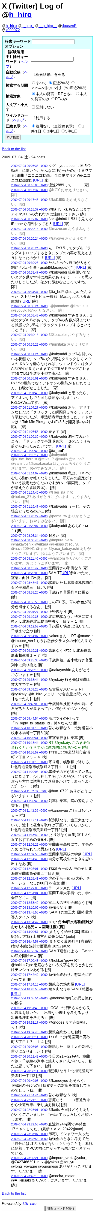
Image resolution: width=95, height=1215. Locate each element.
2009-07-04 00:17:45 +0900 (29, 200)
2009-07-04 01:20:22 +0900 (29, 516)
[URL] (38, 180)
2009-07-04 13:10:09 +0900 (29, 907)
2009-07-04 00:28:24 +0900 (29, 248)
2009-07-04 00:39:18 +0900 (29, 335)
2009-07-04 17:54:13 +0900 (29, 984)
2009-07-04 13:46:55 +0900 (29, 912)
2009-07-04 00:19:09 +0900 (29, 219)
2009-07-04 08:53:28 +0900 (29, 592)
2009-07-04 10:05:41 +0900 (29, 738)
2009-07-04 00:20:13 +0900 (29, 229)
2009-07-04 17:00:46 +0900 (29, 960)
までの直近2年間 (72, 88)
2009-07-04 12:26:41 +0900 (29, 878)
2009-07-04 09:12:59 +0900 (29, 626)
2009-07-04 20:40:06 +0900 (29, 1080)
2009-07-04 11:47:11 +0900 (29, 820)
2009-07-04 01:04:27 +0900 (29, 407)
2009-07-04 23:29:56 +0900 (29, 1124)
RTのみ (61, 99)
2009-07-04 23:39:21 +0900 (29, 1158)
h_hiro (20, 14)
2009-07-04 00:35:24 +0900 (29, 306)
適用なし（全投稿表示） (56, 126)
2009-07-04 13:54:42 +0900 (29, 922)
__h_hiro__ (48, 26)
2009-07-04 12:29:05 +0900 (29, 888)
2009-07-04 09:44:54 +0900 (29, 718)
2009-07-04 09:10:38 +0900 (29, 616)
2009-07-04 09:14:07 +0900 (29, 636)
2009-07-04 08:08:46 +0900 (29, 540)
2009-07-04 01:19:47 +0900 (29, 506)
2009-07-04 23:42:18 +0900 (29, 1176)
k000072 (13, 30)
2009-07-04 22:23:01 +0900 (29, 1110)
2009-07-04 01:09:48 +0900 (29, 451)
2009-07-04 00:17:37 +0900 (29, 190)
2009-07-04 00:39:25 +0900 (29, 344)
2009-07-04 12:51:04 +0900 (29, 893)
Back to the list (14, 149)
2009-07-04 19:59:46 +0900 (29, 1032)
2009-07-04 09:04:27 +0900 (29, 612)
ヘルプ (18, 120)
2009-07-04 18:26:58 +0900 (29, 989)
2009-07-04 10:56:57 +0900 (29, 752)
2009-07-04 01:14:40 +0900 (29, 492)
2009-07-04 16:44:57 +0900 (29, 941)
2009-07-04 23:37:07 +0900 (29, 1134)
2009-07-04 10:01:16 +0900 (29, 728)
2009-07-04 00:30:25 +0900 (29, 263)
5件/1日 (71, 131)
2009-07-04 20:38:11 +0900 (29, 1071)
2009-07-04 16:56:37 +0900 (29, 951)
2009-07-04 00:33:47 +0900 (29, 272)
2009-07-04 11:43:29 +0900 (29, 810)
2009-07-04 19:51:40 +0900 (29, 1008)
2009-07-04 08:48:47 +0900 (29, 583)
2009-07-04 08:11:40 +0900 (29, 558)
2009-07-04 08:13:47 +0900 (29, 568)
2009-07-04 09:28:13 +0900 (29, 670)
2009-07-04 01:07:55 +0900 (29, 432)
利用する (43, 118)
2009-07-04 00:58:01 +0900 (29, 378)
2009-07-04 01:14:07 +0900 (29, 473)
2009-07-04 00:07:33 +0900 (29, 166)
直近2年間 (61, 83)
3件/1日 (53, 131)
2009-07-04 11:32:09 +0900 (29, 791)
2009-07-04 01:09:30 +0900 (29, 436)
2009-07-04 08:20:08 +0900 (29, 573)
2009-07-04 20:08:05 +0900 (29, 1047)
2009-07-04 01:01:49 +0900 (29, 393)
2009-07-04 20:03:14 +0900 (29, 1037)
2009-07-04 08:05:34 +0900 (29, 535)
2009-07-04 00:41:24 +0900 (29, 354)
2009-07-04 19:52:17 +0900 (29, 1022)
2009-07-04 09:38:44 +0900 (29, 679)
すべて (41, 83)
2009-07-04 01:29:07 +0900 (29, 526)
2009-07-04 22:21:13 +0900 (29, 1100)
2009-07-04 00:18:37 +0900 (29, 209)
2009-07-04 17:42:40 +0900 (29, 975)
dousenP (69, 26)
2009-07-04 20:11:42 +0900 (29, 1056)
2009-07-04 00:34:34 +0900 (29, 292)
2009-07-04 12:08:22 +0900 (29, 844)
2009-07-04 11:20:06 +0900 (29, 772)
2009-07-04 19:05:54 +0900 (29, 998)
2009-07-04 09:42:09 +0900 (29, 704)
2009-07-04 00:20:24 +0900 (29, 238)
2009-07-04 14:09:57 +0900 (29, 932)
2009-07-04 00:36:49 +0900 (29, 315)
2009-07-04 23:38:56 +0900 (29, 1139)
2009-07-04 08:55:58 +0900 (29, 602)
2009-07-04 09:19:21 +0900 (29, 650)
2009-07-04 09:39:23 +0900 (29, 689)
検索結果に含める (50, 75)
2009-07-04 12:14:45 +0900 (29, 859)
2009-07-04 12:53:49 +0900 (29, 902)
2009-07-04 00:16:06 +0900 (29, 185)
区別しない (45, 107)
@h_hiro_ (30, 1204)
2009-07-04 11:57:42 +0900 (29, 835)
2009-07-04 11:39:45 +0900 (29, 801)
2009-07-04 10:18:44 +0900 (29, 743)
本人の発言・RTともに (55, 94)
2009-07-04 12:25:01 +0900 (29, 869)
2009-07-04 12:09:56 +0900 (29, 854)
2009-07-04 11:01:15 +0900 (29, 762)
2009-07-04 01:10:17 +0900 (29, 455)
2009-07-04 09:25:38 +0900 (29, 660)
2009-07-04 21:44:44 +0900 (29, 1095)
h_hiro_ (27, 26)
